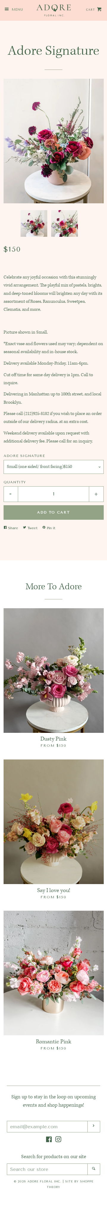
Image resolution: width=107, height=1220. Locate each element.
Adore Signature (24, 456)
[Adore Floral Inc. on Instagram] (58, 1141)
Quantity (15, 482)
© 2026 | (54, 1184)
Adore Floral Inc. (44, 1181)
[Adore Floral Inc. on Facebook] (49, 1141)
